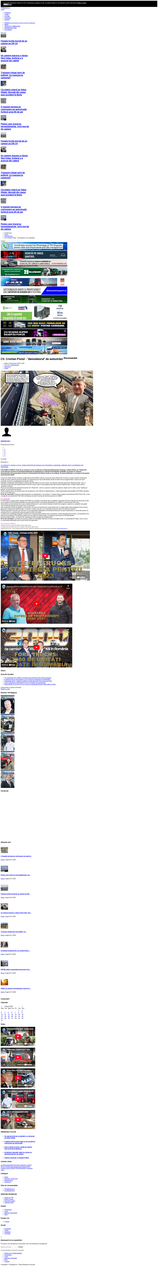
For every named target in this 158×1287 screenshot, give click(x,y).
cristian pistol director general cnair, (33, 465)
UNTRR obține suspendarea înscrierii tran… (15, 969)
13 (12, 1014)
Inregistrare (8, 1209)
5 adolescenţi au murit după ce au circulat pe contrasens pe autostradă (27, 679)
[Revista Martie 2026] (7, 787)
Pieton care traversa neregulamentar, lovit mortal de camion (15, 78)
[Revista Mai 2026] (7, 750)
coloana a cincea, (16, 465)
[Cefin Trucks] (5, 277)
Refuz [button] (10, 4)
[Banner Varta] (34, 328)
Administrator (14, 365)
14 (15, 1014)
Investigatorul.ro (9, 1190)
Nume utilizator (7, 1270)
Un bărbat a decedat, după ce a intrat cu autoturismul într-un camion (18, 1153)
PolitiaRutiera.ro (9, 1189)
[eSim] (34, 354)
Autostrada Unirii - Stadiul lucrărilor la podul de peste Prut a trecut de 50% (28, 681)
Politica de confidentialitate (13, 1253)
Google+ (7, 19)
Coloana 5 (7, 1182)
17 (2, 1016)
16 (22, 1014)
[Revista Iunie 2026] (7, 731)
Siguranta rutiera (9, 1201)
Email (6, 368)
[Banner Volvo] (34, 345)
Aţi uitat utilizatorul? (10, 1286)
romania (3, 1168)
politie (28, 1166)
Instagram (7, 18)
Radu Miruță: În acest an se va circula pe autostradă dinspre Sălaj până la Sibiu (30, 684)
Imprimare (7, 366)
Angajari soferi (9, 1202)
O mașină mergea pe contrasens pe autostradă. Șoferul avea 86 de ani (14, 60)
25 (5, 1018)
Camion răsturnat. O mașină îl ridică (16, 1158)
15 (19, 1014)
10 (2, 1014)
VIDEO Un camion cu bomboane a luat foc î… (16, 988)
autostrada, (57, 465)
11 (5, 1014)
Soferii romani (8, 1199)
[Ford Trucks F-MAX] (34, 285)
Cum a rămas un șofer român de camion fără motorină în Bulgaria (18, 1148)
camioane (23, 1165)
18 (5, 1016)
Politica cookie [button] (81, 3)
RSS (5, 1214)
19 (9, 1016)
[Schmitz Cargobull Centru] (34, 319)
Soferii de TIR (8, 1197)
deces (3, 1166)
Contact (6, 1221)
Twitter (6, 14)
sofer (8, 1168)
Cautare (7, 1261)
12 (9, 1014)
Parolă (4, 1273)
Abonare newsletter (10, 1258)
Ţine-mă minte (9, 1277)
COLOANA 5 (8, 30)
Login (2, 9)
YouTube (7, 16)
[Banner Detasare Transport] (34, 294)
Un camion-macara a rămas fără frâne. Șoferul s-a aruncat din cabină (14, 109)
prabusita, (64, 465)
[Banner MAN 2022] (34, 258)
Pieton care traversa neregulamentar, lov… (16, 875)
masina (16, 1166)
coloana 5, (6, 465)
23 (22, 1016)
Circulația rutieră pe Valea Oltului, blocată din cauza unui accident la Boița (13, 43)
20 (12, 1016)
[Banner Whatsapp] (34, 250)
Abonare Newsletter (10, 1213)
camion (29, 1165)
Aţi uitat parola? (9, 1284)
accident (4, 1165)
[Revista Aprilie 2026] (7, 769)
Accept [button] (5, 4)
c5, (2, 465)
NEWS (6, 24)
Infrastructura (8, 1180)
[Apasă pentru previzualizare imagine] (47, 425)
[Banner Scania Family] (34, 336)
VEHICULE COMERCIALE (12, 26)
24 (2, 1018)
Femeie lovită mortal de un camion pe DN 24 (14, 93)
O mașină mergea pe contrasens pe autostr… (16, 856)
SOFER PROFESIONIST (18, 1168)
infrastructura (9, 1166)
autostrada (10, 1165)
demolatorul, (49, 465)
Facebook (7, 13)
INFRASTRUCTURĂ (10, 28)
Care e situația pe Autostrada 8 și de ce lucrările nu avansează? (25, 682)
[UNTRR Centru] (34, 267)
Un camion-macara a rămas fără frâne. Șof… (16, 913)
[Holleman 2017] (34, 275)
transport (29, 1168)
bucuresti (17, 1165)
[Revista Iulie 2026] (7, 713)
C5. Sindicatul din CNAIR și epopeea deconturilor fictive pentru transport (27, 678)
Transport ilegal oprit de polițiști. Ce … (14, 932)
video (2, 1170)
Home (19, 23)
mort (20, 1166)
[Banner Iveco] (34, 303)
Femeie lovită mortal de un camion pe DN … (16, 894)
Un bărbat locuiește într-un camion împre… (15, 951)
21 (15, 1016)
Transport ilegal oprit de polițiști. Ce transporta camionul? (13, 126)
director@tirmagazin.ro (62, 528)
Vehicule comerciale (11, 1178)
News (2, 859)
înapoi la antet (5, 689)
